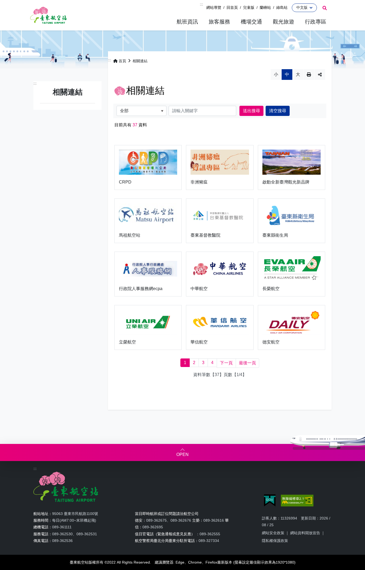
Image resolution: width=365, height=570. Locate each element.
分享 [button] (319, 74)
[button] (187, 21)
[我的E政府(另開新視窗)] (269, 500)
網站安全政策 (273, 533)
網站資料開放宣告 (305, 533)
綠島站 (282, 7)
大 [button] (298, 74)
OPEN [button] (182, 454)
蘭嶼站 (265, 7)
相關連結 (140, 61)
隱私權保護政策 (275, 540)
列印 (309, 74)
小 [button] (276, 74)
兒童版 (248, 7)
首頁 (122, 61)
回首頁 (232, 7)
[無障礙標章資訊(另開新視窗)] (297, 500)
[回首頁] (48, 15)
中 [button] (287, 74)
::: (201, 4)
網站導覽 (213, 7)
